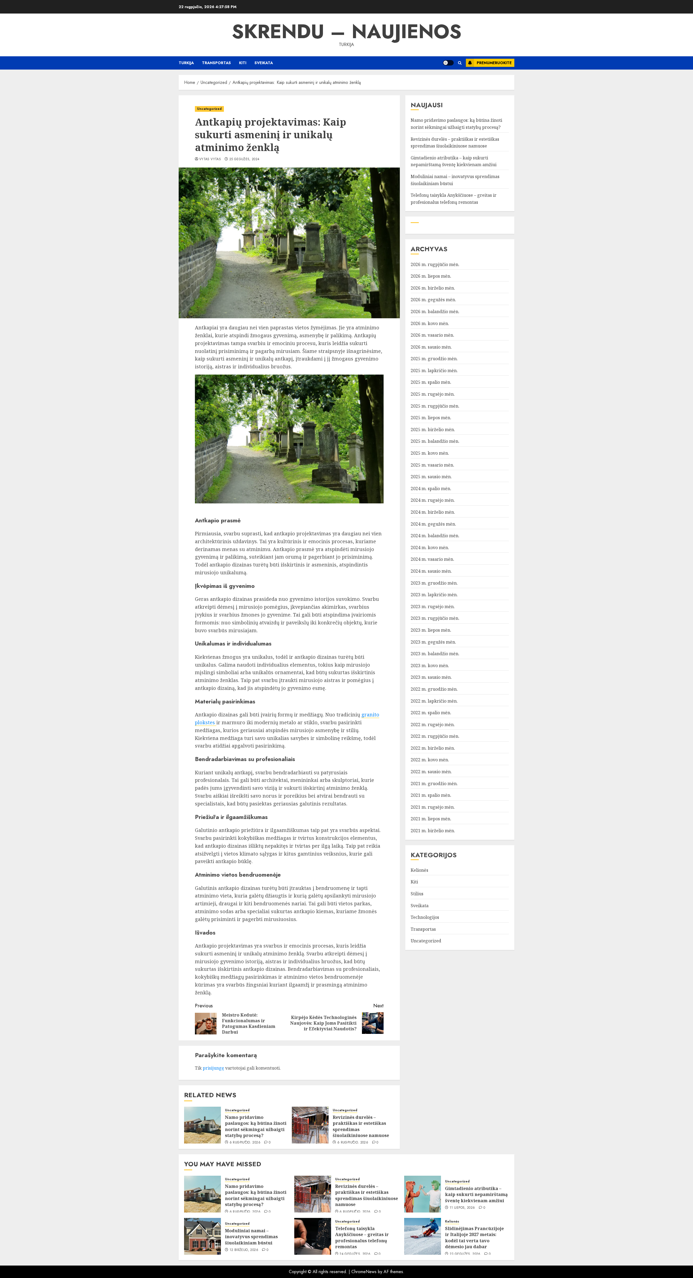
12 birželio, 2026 (244, 1250)
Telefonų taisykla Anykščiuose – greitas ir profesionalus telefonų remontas (362, 1237)
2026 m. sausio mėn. (431, 347)
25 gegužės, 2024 (244, 159)
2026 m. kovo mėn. (430, 323)
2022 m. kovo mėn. (430, 760)
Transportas (216, 62)
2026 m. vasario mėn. (432, 335)
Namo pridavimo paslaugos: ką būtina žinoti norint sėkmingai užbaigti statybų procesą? (255, 1126)
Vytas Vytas (210, 159)
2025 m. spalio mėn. (431, 382)
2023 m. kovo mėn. (430, 666)
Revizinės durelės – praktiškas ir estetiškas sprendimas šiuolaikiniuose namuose (361, 1126)
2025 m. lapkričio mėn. (434, 370)
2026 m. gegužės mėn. (433, 300)
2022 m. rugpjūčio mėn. (435, 736)
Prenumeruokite (494, 62)
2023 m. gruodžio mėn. (434, 583)
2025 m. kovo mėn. (430, 453)
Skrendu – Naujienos (347, 31)
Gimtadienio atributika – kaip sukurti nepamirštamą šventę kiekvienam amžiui (453, 161)
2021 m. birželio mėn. (433, 831)
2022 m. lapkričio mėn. (434, 701)
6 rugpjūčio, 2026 (245, 1143)
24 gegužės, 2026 (354, 1254)
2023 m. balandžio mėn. (435, 654)
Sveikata (263, 62)
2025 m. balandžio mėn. (435, 441)
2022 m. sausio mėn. (431, 772)
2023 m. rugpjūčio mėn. (435, 618)
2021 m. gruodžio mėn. (434, 784)
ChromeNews (364, 1272)
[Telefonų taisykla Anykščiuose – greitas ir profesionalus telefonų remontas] (312, 1236)
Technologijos (425, 917)
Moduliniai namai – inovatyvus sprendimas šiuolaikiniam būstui (251, 1237)
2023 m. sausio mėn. (431, 677)
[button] (459, 63)
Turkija (186, 62)
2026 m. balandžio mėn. (435, 311)
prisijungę (213, 1068)
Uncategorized (209, 108)
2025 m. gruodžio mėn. (434, 359)
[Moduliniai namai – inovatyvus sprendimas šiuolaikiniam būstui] (202, 1236)
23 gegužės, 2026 (465, 1254)
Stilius (417, 894)
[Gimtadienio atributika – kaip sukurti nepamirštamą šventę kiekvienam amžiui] (422, 1194)
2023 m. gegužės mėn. (433, 642)
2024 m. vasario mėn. (432, 559)
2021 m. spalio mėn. (431, 795)
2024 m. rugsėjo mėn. (433, 500)
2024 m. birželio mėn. (433, 512)
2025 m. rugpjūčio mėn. (435, 406)
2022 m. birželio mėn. (433, 748)
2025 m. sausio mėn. (431, 477)
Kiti (242, 62)
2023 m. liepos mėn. (431, 630)
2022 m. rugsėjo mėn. (433, 725)
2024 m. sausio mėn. (431, 571)
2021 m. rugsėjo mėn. (433, 807)
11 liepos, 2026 (462, 1208)
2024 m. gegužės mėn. (433, 524)
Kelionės (419, 870)
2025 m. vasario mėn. (432, 465)
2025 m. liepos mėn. (431, 418)
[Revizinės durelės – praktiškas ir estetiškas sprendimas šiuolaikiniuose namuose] (310, 1125)
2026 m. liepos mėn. (431, 276)
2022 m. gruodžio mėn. (434, 689)
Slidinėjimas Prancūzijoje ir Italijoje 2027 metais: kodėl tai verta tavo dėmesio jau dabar (474, 1237)
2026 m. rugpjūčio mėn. (435, 264)
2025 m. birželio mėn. (433, 429)
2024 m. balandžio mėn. (435, 536)
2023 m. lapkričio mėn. (434, 595)
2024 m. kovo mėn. (430, 547)
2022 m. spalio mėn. (431, 713)
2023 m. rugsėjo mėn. (433, 606)
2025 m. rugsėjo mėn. (433, 394)
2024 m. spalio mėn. (431, 488)
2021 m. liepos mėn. (431, 819)
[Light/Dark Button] (448, 62)
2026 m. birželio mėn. (433, 288)
